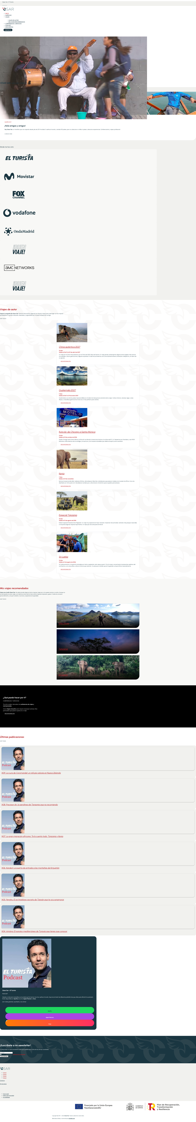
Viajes (7, 17)
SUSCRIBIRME (4, 1056)
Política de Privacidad (8, 1095)
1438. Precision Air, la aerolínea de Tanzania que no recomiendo (30, 804)
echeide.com (72, 1118)
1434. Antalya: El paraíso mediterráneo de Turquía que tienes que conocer (34, 931)
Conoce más (8, 134)
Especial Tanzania (68, 515)
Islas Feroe (64, 623)
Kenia (61, 473)
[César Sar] (8, 10)
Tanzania (63, 649)
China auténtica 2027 (69, 346)
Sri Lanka (63, 556)
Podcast (8, 25)
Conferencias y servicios (13, 23)
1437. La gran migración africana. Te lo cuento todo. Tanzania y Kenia (32, 836)
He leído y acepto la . (13, 1054)
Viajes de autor (13, 20)
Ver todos (3, 318)
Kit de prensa (3, 1084)
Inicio (7, 13)
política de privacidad (19, 1054)
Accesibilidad (6, 1097)
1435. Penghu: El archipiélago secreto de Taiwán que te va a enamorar (33, 899)
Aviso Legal (6, 1094)
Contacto (8, 30)
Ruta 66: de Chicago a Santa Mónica (77, 431)
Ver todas (3, 741)
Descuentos (9, 27)
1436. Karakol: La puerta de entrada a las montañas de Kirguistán (30, 868)
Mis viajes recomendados (16, 22)
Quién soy (8, 15)
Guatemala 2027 (67, 390)
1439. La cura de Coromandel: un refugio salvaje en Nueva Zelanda (31, 773)
